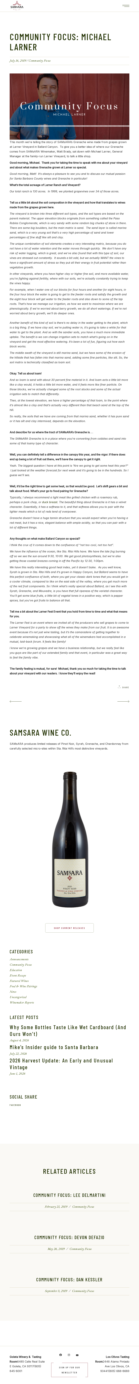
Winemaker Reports (22, 1002)
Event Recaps (18, 975)
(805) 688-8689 (118, 1371)
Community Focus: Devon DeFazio (69, 1237)
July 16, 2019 (18, 60)
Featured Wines (19, 981)
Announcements (19, 959)
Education (16, 970)
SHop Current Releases (69, 927)
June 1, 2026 (17, 1073)
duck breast (49, 502)
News (13, 992)
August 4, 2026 (19, 1040)
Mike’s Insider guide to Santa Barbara (54, 1047)
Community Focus (39, 60)
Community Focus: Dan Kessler (69, 1279)
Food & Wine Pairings (23, 986)
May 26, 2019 (56, 1249)
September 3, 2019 (56, 1291)
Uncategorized (18, 997)
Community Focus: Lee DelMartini (69, 1195)
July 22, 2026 (18, 1054)
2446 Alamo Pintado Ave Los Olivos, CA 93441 (114, 1366)
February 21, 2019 (56, 1207)
